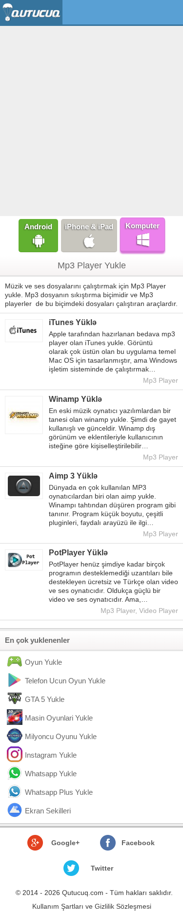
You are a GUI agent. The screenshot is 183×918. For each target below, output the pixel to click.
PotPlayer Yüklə (78, 552)
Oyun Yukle (43, 662)
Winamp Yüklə (75, 399)
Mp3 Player (160, 380)
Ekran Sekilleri (48, 811)
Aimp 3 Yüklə (73, 476)
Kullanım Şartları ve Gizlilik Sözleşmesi (91, 906)
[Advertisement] (91, 120)
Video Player (158, 610)
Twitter (102, 868)
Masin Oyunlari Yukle (59, 718)
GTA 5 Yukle (44, 699)
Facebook (138, 843)
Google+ (65, 843)
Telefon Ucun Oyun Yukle (65, 681)
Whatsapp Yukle (51, 773)
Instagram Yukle (51, 755)
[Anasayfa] (32, 12)
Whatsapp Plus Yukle (59, 792)
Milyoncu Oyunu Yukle (61, 736)
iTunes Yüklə (73, 322)
